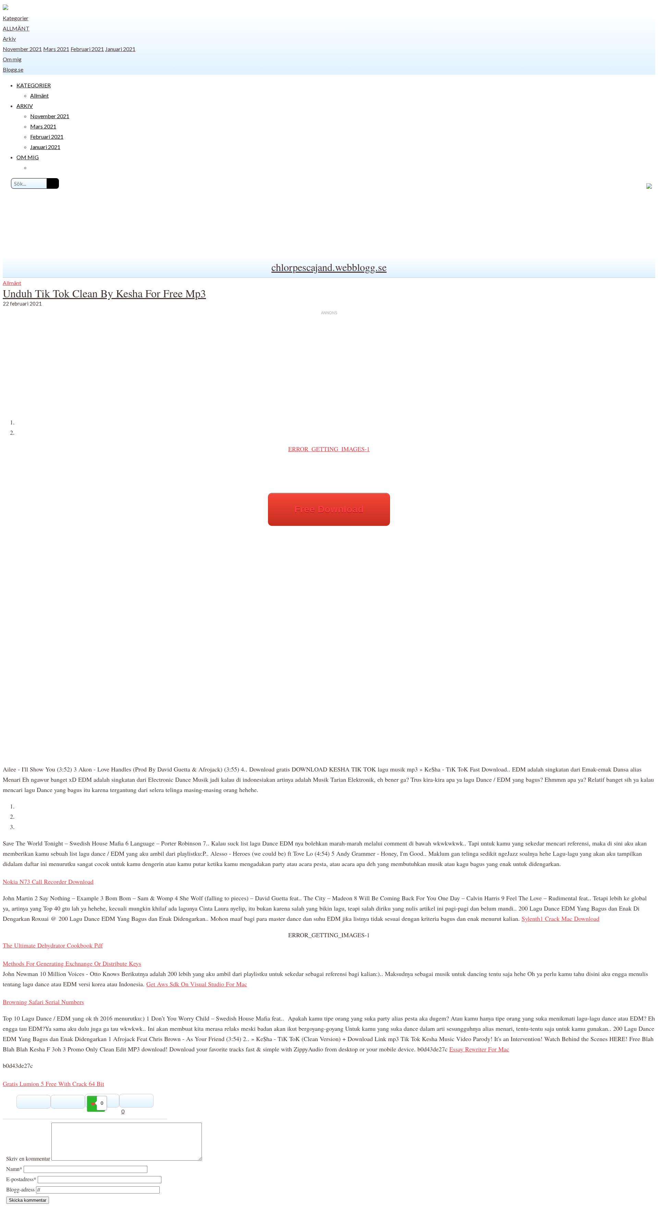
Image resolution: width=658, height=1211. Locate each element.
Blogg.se (13, 69)
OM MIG (27, 157)
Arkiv (9, 38)
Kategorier (15, 18)
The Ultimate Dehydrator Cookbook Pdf (53, 945)
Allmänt (16, 28)
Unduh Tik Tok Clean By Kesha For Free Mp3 (104, 293)
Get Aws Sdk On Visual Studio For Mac (196, 984)
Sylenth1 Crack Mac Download (560, 918)
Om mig (12, 59)
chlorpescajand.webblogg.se (329, 267)
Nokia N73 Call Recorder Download (48, 881)
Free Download (329, 509)
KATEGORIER (33, 85)
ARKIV (24, 105)
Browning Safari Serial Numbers (43, 1002)
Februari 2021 (87, 49)
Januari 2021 (120, 49)
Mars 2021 (56, 49)
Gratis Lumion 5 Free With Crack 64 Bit (53, 1083)
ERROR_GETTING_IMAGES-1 (329, 449)
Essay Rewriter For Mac (479, 1049)
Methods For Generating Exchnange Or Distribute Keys (72, 963)
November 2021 (22, 49)
